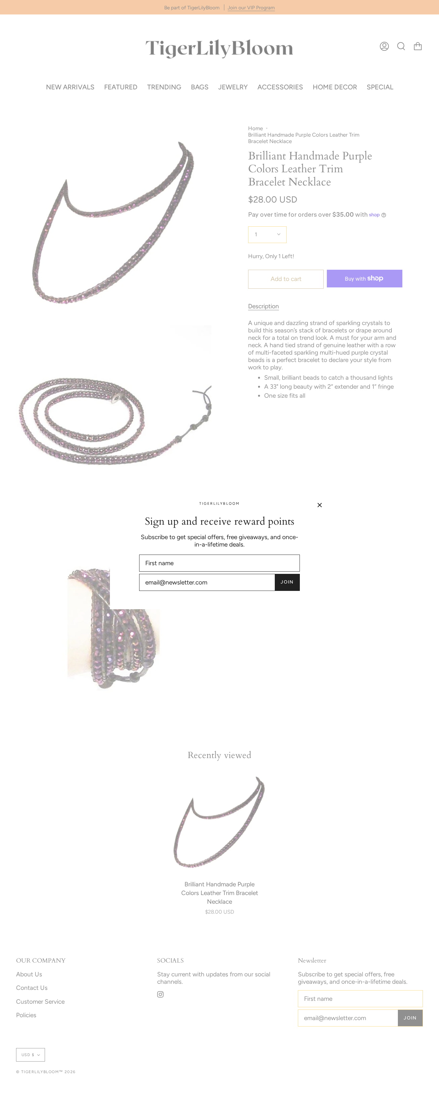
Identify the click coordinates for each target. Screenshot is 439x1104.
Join (287, 582)
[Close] (320, 504)
